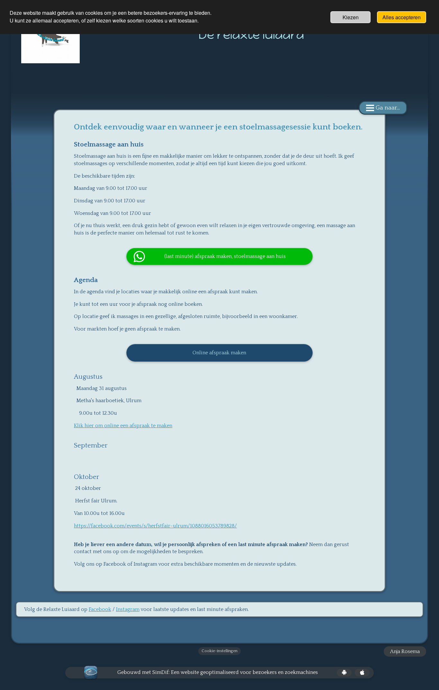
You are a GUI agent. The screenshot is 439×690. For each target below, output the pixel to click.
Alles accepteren (401, 17)
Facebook (100, 609)
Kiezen (351, 17)
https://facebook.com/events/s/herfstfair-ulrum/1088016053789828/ (155, 526)
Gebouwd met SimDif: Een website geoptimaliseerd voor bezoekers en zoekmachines (217, 672)
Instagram (127, 609)
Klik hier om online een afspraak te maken (123, 426)
